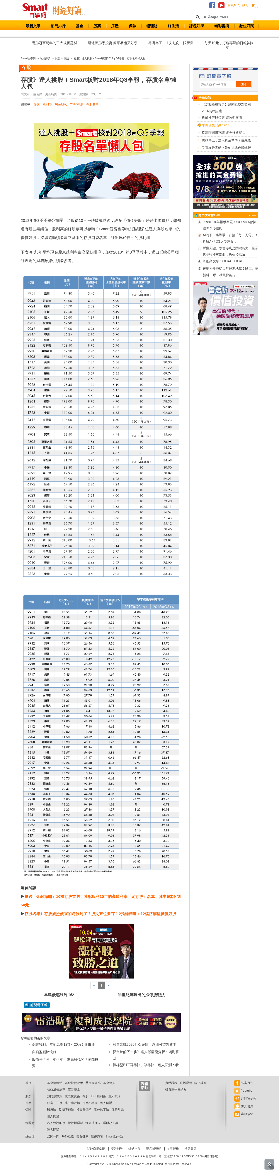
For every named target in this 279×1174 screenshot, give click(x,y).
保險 (132, 26)
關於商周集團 (96, 1149)
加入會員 (246, 1106)
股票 (97, 26)
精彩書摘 (221, 26)
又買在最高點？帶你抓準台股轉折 (226, 148)
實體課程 (171, 1083)
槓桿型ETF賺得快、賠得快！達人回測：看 (146, 1065)
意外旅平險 (101, 1109)
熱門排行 (58, 26)
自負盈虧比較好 (44, 1052)
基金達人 (109, 1083)
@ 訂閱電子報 (37, 1005)
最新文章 (33, 26)
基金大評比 (93, 1083)
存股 (37, 104)
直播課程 (186, 1083)
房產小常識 (90, 1103)
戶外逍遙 (68, 1136)
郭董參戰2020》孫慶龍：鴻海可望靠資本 (144, 1044)
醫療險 (51, 1109)
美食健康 (82, 1136)
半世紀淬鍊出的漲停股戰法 (141, 995)
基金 (79, 26)
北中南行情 (72, 1103)
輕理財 (152, 26)
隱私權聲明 (153, 1149)
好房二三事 (54, 1103)
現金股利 (61, 104)
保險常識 (118, 1109)
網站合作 (134, 1149)
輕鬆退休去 (93, 1123)
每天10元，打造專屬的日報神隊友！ (229, 45)
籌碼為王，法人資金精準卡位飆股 (226, 140)
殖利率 (47, 104)
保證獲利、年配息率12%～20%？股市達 (63, 1044)
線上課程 (200, 1083)
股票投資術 (72, 1096)
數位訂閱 (246, 26)
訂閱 (243, 84)
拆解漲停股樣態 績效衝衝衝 (222, 117)
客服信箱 (246, 1114)
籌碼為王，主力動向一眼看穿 (171, 43)
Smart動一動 (114, 1136)
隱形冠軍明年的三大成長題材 (54, 43)
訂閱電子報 (248, 1098)
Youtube (246, 1090)
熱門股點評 (54, 1096)
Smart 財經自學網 (37, 10)
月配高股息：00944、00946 (223, 261)
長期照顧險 (66, 1109)
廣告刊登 (117, 1149)
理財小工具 (110, 1123)
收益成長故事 (56, 1089)
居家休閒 (53, 1136)
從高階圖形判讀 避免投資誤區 (223, 132)
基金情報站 (54, 1083)
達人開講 (114, 1096)
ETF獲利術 (98, 1096)
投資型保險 (84, 1109)
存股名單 (92, 104)
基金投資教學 (74, 1083)
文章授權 (173, 1149)
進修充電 (97, 1136)
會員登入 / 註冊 (238, 5)
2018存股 (76, 104)
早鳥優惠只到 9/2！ (61, 995)
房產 (115, 26)
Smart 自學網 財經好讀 (68, 10)
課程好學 (196, 26)
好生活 (173, 26)
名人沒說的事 (56, 1123)
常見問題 (190, 1149)
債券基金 (74, 1089)
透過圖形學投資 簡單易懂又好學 (113, 43)
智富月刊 (246, 1083)
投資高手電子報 (176, 1089)
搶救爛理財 (75, 1123)
